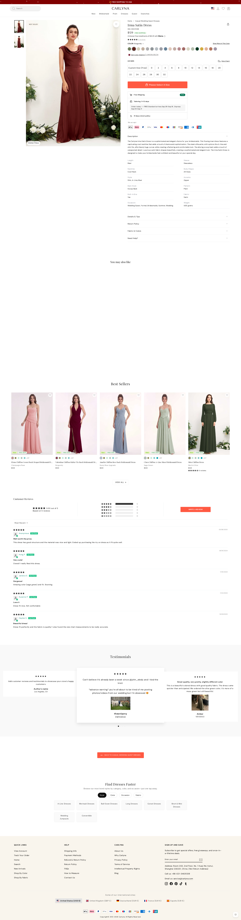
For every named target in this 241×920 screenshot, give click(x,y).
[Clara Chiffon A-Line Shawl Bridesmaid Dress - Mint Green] (151, 458)
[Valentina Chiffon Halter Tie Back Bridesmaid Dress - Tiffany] (69, 458)
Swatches (145, 14)
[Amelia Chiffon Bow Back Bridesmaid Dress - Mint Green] (107, 458)
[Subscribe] (200, 859)
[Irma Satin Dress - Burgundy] (15, 352)
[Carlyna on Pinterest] (176, 883)
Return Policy (133, 224)
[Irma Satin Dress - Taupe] (21, 352)
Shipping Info (70, 851)
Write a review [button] (196, 509)
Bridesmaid (104, 14)
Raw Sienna (211, 49)
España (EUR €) (177, 901)
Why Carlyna (120, 855)
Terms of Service (122, 864)
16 (206, 68)
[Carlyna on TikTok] (181, 883)
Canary (201, 49)
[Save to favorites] (116, 24)
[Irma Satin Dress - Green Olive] (12, 352)
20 (219, 68)
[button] (133, 39)
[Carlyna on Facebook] (171, 883)
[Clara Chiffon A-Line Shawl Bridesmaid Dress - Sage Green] (145, 458)
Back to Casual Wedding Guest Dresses (122, 755)
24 (137, 74)
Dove (147, 49)
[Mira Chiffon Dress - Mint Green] (192, 458)
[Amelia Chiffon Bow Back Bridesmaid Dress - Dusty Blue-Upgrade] (101, 458)
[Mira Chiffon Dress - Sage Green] (195, 458)
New (94, 14)
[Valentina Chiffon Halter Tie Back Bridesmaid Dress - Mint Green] (63, 458)
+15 (27, 352)
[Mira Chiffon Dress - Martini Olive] (189, 458)
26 (144, 74)
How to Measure (71, 873)
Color (112, 795)
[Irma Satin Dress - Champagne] (18, 352)
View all (119, 482)
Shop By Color (20, 873)
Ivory (188, 49)
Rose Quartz (179, 49)
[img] (18, 530)
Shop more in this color (221, 43)
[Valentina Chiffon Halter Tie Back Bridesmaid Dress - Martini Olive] (60, 458)
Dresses (124, 14)
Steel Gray (152, 49)
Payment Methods (72, 855)
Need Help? (133, 238)
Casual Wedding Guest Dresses (147, 21)
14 (199, 68)
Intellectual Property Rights (127, 868)
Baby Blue (156, 49)
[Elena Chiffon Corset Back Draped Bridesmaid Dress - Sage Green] (21, 458)
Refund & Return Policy (75, 860)
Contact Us (69, 877)
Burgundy (134, 49)
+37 (27, 458)
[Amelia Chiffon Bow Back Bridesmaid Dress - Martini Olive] (104, 458)
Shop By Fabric (21, 877)
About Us (118, 851)
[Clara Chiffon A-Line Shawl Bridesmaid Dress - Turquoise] (157, 458)
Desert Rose (183, 49)
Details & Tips (134, 216)
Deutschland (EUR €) (129, 901)
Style (102, 795)
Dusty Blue (161, 49)
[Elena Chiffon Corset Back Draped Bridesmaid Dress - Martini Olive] (15, 458)
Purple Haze (215, 49)
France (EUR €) (154, 901)
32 (164, 74)
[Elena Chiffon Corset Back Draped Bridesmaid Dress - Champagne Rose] (12, 458)
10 (186, 68)
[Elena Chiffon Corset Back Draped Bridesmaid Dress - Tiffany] (24, 458)
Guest (134, 14)
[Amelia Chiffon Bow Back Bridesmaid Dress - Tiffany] (113, 458)
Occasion (125, 795)
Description (133, 136)
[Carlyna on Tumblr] (185, 883)
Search (17, 864)
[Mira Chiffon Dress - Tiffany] (198, 458)
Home (130, 21)
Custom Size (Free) (137, 68)
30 (157, 74)
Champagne (138, 49)
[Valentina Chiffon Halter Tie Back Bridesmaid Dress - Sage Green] (66, 458)
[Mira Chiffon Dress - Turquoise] (201, 458)
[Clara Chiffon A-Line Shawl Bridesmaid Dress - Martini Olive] (148, 458)
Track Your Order (21, 855)
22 (130, 74)
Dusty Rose (174, 49)
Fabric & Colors (134, 231)
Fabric (138, 795)
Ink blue (165, 49)
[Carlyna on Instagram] (166, 883)
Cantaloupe (206, 49)
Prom (115, 14)
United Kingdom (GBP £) (100, 901)
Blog (116, 873)
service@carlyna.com (183, 878)
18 (213, 68)
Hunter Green (197, 49)
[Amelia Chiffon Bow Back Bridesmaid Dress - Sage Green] (110, 458)
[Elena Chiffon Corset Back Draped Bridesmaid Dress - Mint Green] (18, 458)
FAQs (66, 868)
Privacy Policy (120, 860)
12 (192, 68)
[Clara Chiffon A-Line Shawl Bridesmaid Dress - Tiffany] (154, 458)
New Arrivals (19, 868)
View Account (20, 851)
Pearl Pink (170, 49)
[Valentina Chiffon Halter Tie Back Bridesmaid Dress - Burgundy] (57, 458)
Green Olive (129, 49)
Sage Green (192, 49)
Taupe (143, 49)
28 (151, 74)
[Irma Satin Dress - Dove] (24, 352)
